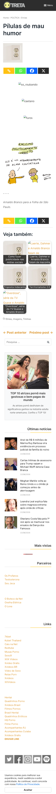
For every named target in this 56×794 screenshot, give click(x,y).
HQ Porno (10, 720)
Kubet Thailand (13, 640)
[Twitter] (9, 762)
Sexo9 (8, 655)
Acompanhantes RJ (15, 727)
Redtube (9, 647)
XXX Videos (11, 659)
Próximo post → (41, 332)
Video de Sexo (13, 670)
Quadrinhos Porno (15, 701)
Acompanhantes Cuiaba (18, 731)
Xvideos (9, 678)
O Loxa (8, 606)
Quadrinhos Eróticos (16, 716)
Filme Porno (11, 723)
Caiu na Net (11, 644)
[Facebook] (31, 71)
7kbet (8, 636)
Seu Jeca (10, 583)
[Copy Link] (8, 71)
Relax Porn (11, 674)
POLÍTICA (15, 17)
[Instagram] (28, 762)
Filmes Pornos (13, 708)
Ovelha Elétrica (13, 602)
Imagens (17, 319)
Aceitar (28, 789)
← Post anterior (14, 332)
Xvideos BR (11, 666)
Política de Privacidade (28, 784)
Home (6, 17)
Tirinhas (27, 319)
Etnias (24, 17)
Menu (50, 5)
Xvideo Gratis (12, 663)
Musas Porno (12, 651)
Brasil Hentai (12, 712)
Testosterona (12, 579)
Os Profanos (11, 575)
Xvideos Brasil (12, 705)
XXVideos (10, 682)
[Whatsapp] (20, 71)
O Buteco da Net (14, 598)
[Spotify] (46, 762)
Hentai (8, 697)
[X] (43, 71)
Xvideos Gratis (13, 735)
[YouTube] (37, 762)
